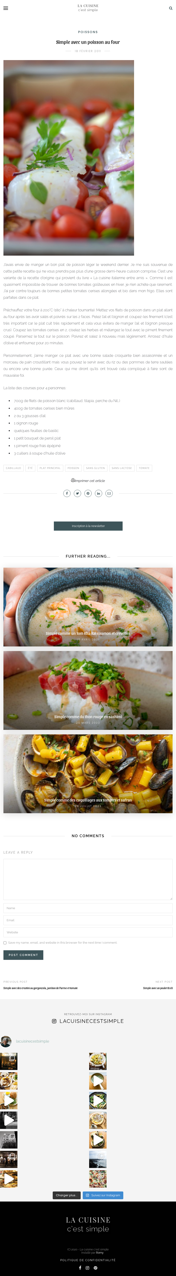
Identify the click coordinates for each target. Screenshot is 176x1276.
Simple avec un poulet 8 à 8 (158, 988)
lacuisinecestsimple (92, 1021)
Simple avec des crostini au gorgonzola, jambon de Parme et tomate (40, 988)
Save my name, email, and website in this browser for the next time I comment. (62, 943)
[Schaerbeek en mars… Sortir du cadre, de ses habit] (8, 1140)
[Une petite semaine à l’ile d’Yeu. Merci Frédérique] (98, 1159)
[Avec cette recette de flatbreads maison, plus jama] (98, 1140)
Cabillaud (13, 468)
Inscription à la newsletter (88, 526)
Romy (99, 1252)
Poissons (88, 32)
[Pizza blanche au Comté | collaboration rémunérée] (98, 1120)
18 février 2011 (88, 51)
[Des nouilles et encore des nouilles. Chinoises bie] (8, 1159)
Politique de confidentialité (88, 1260)
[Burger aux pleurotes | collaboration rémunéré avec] (8, 1100)
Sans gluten (95, 468)
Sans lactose (122, 468)
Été (30, 468)
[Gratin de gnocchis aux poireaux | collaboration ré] (98, 1179)
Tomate (144, 468)
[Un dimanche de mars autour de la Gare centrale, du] (8, 1120)
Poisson (73, 468)
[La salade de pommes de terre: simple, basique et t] (98, 1061)
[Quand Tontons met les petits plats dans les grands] (8, 1061)
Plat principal (50, 468)
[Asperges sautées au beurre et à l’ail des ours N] (98, 1100)
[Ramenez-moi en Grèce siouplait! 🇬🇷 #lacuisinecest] (8, 1081)
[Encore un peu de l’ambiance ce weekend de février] (8, 1179)
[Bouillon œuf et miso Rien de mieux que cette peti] (98, 1081)
